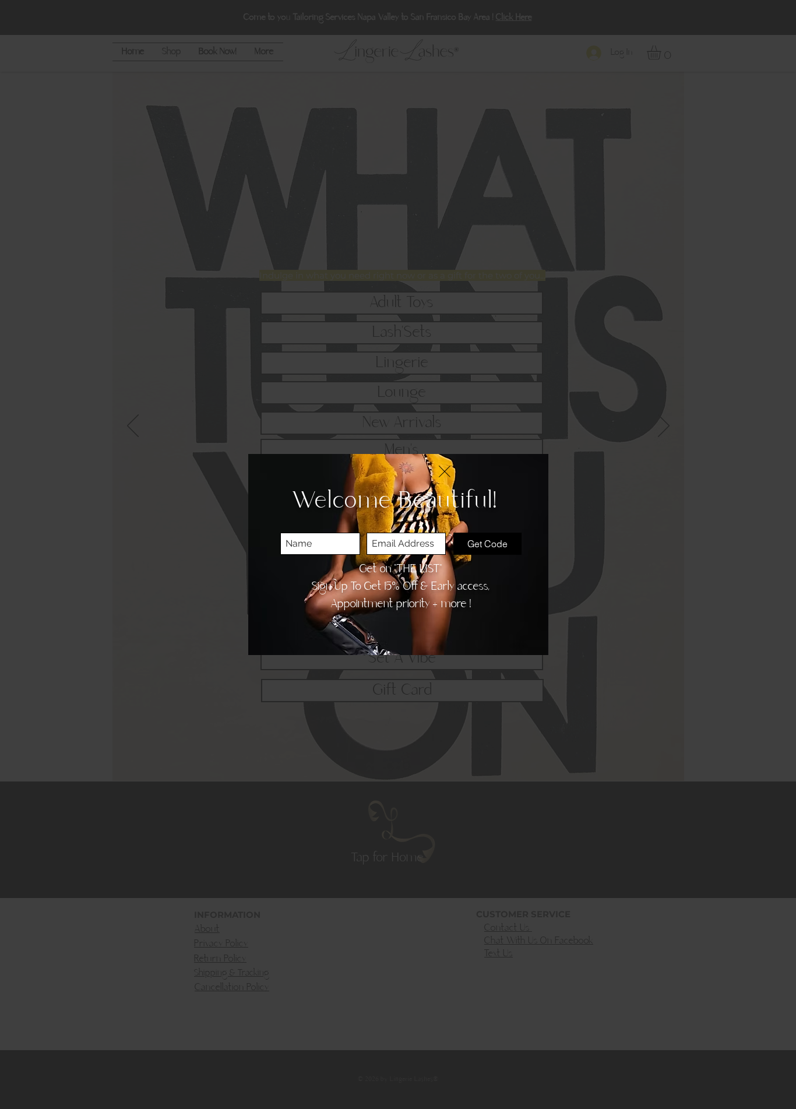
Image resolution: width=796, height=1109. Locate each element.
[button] (444, 471)
